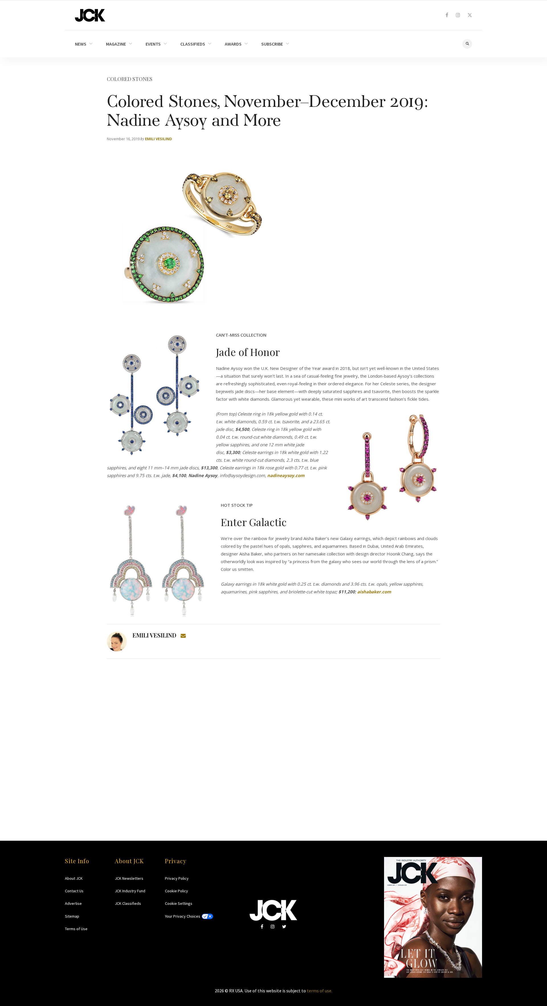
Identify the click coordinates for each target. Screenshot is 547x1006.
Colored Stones (129, 79)
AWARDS (233, 44)
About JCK (74, 878)
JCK (90, 15)
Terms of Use (76, 928)
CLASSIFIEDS (192, 44)
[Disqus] (273, 738)
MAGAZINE (116, 44)
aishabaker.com (374, 591)
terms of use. (319, 990)
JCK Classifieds (128, 903)
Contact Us (74, 890)
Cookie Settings (178, 903)
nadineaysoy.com (286, 475)
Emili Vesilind (158, 138)
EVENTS (153, 44)
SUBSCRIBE (272, 44)
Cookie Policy (176, 890)
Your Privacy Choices (182, 916)
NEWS (80, 44)
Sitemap (72, 916)
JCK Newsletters (129, 878)
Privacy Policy (177, 878)
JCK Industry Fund (130, 890)
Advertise (73, 903)
